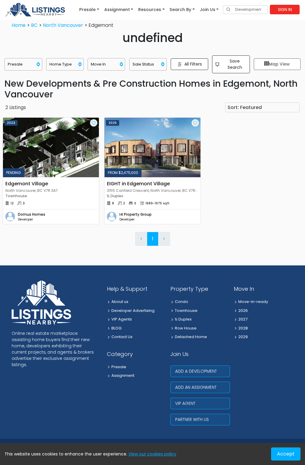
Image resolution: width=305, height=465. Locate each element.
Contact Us (122, 337)
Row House (186, 328)
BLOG (116, 328)
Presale (118, 367)
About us (119, 301)
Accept (286, 453)
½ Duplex (183, 319)
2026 (243, 310)
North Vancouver (63, 25)
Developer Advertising (133, 310)
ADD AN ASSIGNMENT (196, 387)
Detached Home (191, 337)
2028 (243, 328)
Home (19, 25)
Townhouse (186, 310)
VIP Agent (185, 403)
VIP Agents (121, 319)
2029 (243, 337)
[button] (89, 9)
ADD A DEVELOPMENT (196, 371)
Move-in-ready (253, 301)
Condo (181, 301)
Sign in (285, 10)
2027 (243, 319)
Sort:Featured (245, 107)
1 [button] (152, 238)
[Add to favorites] (93, 123)
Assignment (122, 375)
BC (34, 25)
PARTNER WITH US (192, 419)
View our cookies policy (152, 454)
